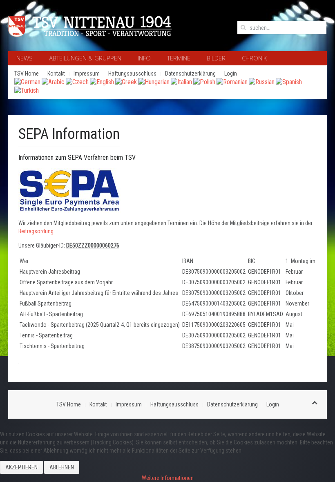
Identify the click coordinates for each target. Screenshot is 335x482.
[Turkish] (26, 90)
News (24, 58)
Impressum (87, 73)
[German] (27, 81)
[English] (102, 81)
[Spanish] (289, 81)
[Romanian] (232, 81)
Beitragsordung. (36, 231)
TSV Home (26, 73)
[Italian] (181, 81)
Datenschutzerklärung (190, 73)
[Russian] (262, 81)
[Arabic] (53, 81)
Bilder (216, 58)
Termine (178, 58)
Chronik (254, 58)
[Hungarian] (154, 81)
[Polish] (204, 81)
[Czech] (77, 81)
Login (230, 73)
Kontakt (56, 73)
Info (144, 58)
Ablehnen (61, 467)
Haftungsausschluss (132, 73)
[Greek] (126, 81)
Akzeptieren (21, 467)
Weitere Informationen (168, 478)
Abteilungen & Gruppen (85, 58)
